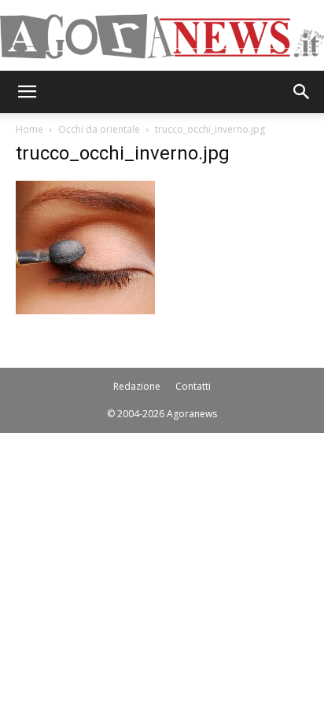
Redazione (136, 386)
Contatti (193, 386)
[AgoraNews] (162, 36)
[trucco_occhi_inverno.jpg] (85, 310)
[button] (27, 92)
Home (29, 129)
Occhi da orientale (99, 129)
